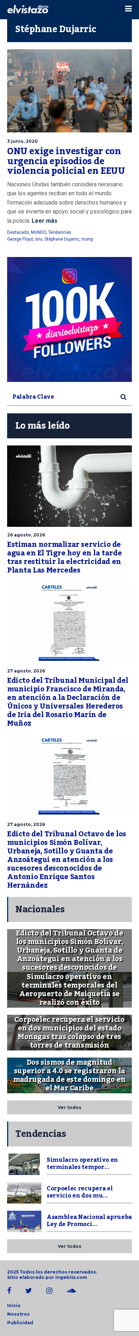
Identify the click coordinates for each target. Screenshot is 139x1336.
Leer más (43, 220)
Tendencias (59, 232)
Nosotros (18, 1314)
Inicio (14, 1305)
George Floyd (20, 239)
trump (87, 239)
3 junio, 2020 (22, 141)
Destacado (18, 232)
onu (38, 239)
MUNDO (38, 232)
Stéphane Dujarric (62, 239)
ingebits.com (71, 1277)
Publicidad (20, 1322)
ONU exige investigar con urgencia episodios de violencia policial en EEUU (66, 161)
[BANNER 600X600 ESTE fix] (69, 319)
